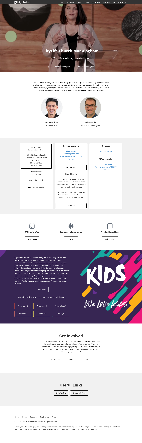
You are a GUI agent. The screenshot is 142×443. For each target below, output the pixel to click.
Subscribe (33, 417)
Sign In (120, 2)
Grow (87, 2)
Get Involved (96, 2)
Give (114, 2)
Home (16, 417)
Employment (44, 417)
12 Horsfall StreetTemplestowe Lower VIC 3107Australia (105, 167)
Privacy (54, 417)
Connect (80, 2)
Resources (106, 2)
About (63, 2)
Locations (70, 2)
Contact (24, 417)
